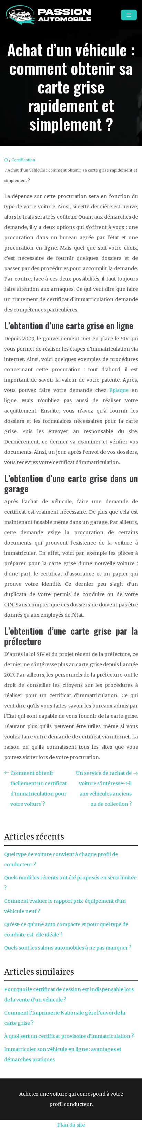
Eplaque (119, 390)
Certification (23, 159)
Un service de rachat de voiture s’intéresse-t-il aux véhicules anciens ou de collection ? (104, 788)
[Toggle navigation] (129, 15)
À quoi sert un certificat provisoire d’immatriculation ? (69, 1036)
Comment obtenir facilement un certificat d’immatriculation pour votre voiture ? (38, 788)
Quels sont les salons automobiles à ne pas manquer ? (67, 948)
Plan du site (71, 1125)
